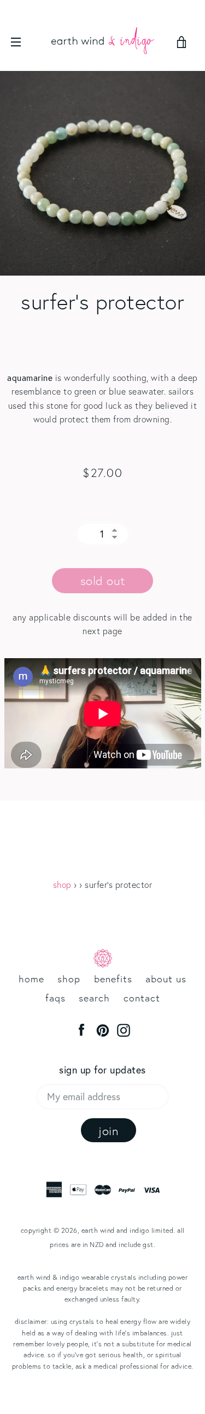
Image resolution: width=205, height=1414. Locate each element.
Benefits (113, 978)
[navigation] (24, 42)
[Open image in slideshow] (102, 173)
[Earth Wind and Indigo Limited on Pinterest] (102, 1029)
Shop (62, 884)
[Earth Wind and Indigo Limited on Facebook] (81, 1029)
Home (31, 978)
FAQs (55, 997)
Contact (142, 997)
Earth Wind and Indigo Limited (127, 1230)
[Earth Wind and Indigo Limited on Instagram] (123, 1029)
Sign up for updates (102, 1069)
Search (94, 997)
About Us (165, 978)
